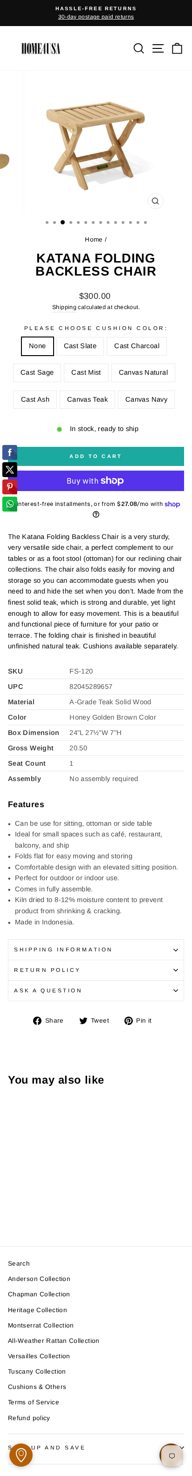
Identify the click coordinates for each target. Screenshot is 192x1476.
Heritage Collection (37, 1310)
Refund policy (29, 1418)
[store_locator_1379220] (21, 1455)
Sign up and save (47, 1447)
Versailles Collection (39, 1356)
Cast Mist (86, 372)
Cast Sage (37, 372)
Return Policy (47, 970)
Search (19, 1263)
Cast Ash (35, 399)
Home (94, 239)
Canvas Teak (87, 399)
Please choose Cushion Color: (96, 328)
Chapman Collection (39, 1294)
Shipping (64, 307)
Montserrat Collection (41, 1325)
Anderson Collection (39, 1278)
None (37, 346)
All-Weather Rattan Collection (54, 1340)
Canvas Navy (146, 399)
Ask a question (48, 990)
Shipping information (63, 949)
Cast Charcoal (136, 346)
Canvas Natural (143, 372)
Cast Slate (80, 346)
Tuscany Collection (37, 1371)
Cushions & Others (37, 1386)
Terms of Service (33, 1402)
